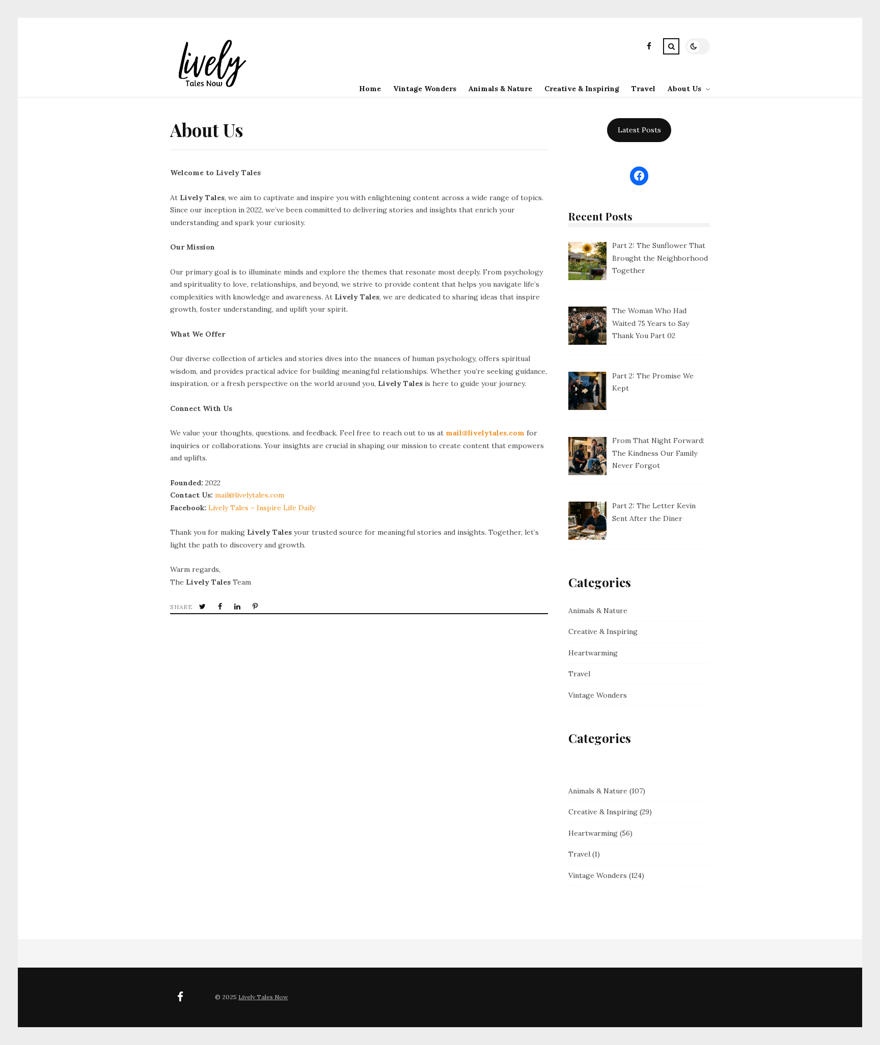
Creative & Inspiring (581, 88)
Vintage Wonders (424, 88)
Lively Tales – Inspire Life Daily (261, 507)
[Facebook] (649, 47)
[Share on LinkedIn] (238, 606)
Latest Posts (639, 129)
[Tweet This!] (203, 606)
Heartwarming (593, 652)
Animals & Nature (500, 88)
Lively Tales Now (263, 997)
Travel (643, 88)
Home (370, 88)
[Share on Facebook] (221, 606)
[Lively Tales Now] (210, 88)
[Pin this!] (256, 606)
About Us (684, 88)
